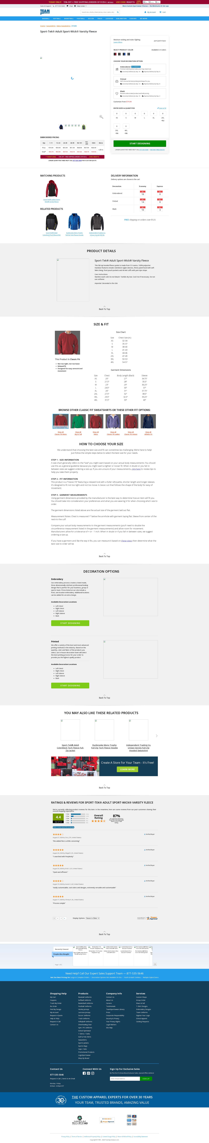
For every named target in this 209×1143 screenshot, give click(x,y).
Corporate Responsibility (115, 1015)
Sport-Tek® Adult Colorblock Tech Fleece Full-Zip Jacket (52, 235)
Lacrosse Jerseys (84, 1012)
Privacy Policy (65, 1137)
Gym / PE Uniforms (85, 1027)
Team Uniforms (142, 1012)
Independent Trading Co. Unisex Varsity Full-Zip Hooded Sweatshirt (97, 235)
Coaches (132, 19)
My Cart (53, 997)
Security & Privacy (112, 1018)
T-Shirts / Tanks (84, 1034)
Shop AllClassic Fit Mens (61, 433)
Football (81, 19)
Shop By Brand (83, 1058)
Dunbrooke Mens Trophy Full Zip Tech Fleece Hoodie (74, 234)
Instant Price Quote (157, 150)
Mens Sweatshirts (63, 26)
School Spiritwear (84, 1031)
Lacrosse (109, 19)
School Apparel (141, 1018)
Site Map (109, 1027)
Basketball (69, 19)
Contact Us (54, 1024)
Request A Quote (56, 1015)
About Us (109, 1000)
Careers (109, 1003)
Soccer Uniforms (84, 1015)
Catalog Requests (142, 1021)
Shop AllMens (96, 433)
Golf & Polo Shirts (84, 1037)
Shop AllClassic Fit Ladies (113, 433)
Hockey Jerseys (83, 1009)
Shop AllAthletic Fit (148, 433)
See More (143, 19)
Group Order (141, 1000)
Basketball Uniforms (85, 1003)
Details (110, 2)
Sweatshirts (50, 26)
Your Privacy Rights (113, 1021)
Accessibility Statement (141, 1137)
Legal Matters (111, 1024)
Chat (71, 6)
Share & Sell (140, 1003)
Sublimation (121, 19)
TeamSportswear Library (115, 1009)
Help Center (81, 6)
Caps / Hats (82, 1049)
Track (99, 19)
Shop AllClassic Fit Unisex (130, 433)
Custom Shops (141, 997)
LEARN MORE (127, 769)
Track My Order (56, 1003)
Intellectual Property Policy (92, 1137)
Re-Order (53, 1006)
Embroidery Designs (143, 1009)
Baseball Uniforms (85, 997)
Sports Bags (82, 1046)
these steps (126, 540)
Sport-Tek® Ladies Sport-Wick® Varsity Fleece (51, 201)
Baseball (46, 19)
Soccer (91, 19)
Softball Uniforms (84, 1000)
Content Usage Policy (108, 1137)
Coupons (53, 1000)
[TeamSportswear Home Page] (45, 14)
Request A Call (55, 1021)
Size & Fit (162, 108)
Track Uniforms (84, 1018)
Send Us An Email (68, 1078)
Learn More (118, 42)
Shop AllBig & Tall (78, 433)
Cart (162, 12)
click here (136, 469)
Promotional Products (86, 1052)
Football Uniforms (84, 1006)
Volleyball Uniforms (85, 1021)
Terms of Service (77, 1137)
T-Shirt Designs (141, 1006)
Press (108, 1012)
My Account (54, 1012)
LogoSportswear (84, 1055)
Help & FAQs (54, 1018)
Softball (57, 19)
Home (42, 26)
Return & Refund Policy (124, 1137)
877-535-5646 (77, 160)
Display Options (79, 918)
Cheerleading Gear (85, 1024)
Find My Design (55, 1009)
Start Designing (140, 143)
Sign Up (146, 1079)
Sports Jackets (83, 1043)
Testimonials (110, 1006)
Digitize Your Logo (143, 1015)
